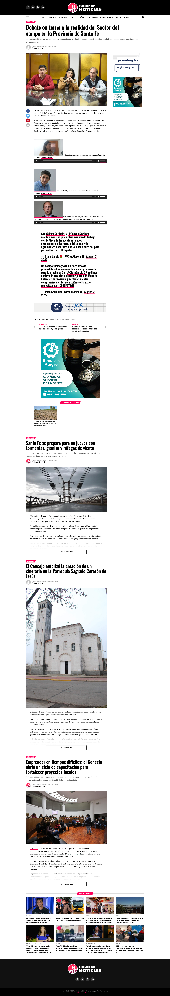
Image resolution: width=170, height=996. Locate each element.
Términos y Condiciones (85, 993)
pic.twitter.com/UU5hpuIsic (57, 250)
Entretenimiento (92, 17)
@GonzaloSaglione (78, 233)
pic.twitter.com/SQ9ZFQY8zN (57, 285)
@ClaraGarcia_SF (77, 272)
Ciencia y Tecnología (106, 17)
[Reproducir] (36, 161)
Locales (44, 17)
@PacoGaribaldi (55, 233)
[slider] (103, 160)
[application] (70, 161)
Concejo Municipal (73, 854)
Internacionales (64, 17)
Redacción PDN (39, 462)
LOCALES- (34, 516)
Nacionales (52, 17)
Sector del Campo (68, 319)
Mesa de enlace (55, 319)
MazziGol (118, 17)
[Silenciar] (99, 161)
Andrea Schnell (39, 48)
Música (82, 17)
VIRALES (126, 17)
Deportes (74, 17)
